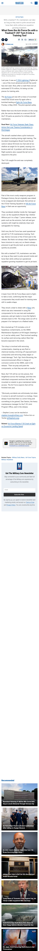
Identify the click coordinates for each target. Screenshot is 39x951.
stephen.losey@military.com (12, 415)
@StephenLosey (13, 418)
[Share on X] (22, 39)
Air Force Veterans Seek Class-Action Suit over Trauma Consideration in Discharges (17, 127)
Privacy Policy (11, 505)
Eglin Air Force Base (24, 102)
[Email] (25, 39)
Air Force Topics (19, 17)
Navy (29, 308)
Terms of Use (30, 502)
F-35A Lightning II (23, 80)
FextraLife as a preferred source (19, 445)
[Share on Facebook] (19, 39)
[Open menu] (2, 3)
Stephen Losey (10, 44)
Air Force (8, 97)
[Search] (31, 3)
